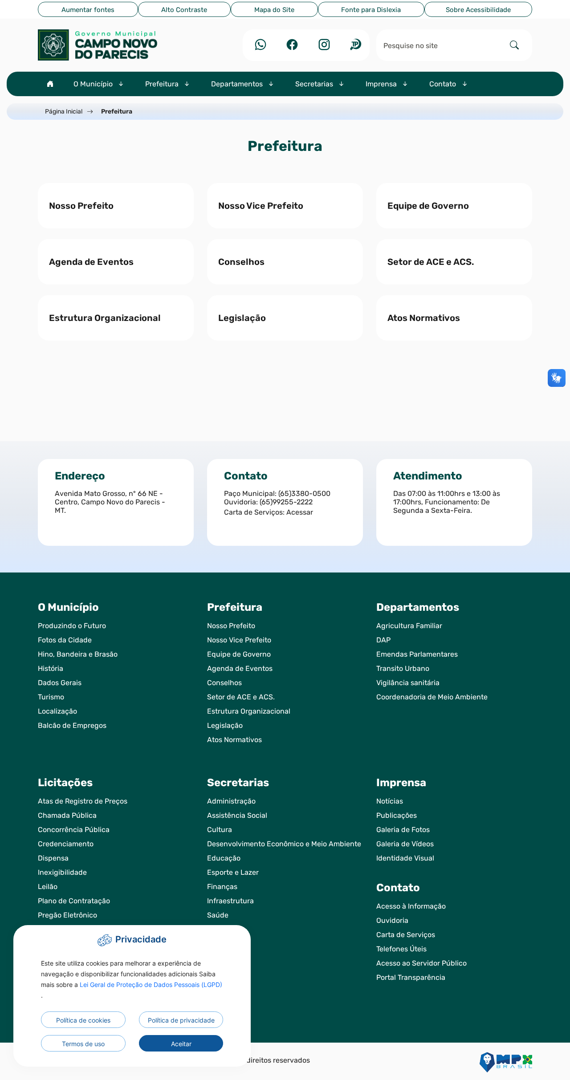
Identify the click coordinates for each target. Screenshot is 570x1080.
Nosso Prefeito (231, 625)
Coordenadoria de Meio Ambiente (432, 697)
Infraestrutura (230, 901)
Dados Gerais (59, 682)
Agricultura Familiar (409, 625)
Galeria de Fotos (403, 829)
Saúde (217, 915)
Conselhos (224, 682)
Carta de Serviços (405, 934)
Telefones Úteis (401, 949)
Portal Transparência (410, 977)
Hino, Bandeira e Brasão (78, 654)
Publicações (396, 815)
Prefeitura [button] (162, 84)
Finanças (222, 886)
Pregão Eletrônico (67, 915)
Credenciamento (66, 844)
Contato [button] (443, 84)
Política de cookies (83, 1020)
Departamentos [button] (238, 84)
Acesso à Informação (411, 906)
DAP (383, 640)
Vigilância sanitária (408, 682)
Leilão (47, 886)
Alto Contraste (184, 10)
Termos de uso (83, 1044)
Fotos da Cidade (65, 640)
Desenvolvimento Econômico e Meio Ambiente (284, 844)
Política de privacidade (181, 1020)
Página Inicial (63, 111)
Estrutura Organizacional (248, 711)
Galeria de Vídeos (405, 844)
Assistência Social (237, 815)
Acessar (299, 512)
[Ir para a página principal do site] (116, 45)
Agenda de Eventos (240, 668)
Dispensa (53, 858)
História (50, 668)
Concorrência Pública (74, 829)
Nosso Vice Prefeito (239, 640)
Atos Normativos (234, 739)
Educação (223, 858)
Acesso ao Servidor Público (421, 963)
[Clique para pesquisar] (514, 45)
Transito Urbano (402, 668)
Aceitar (181, 1044)
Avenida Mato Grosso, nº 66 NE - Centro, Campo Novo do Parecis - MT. (110, 502)
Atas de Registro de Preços (82, 801)
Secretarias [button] (315, 84)
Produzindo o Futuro (72, 625)
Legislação (225, 725)
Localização (57, 711)
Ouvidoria (392, 920)
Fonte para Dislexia (371, 10)
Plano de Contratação (74, 901)
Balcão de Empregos (72, 725)
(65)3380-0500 (304, 493)
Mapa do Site (274, 10)
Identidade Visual (405, 858)
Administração (231, 801)
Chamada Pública (67, 815)
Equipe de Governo (239, 654)
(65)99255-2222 (286, 502)
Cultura (219, 829)
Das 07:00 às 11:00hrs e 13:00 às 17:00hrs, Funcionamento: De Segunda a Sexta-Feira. (446, 502)
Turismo (51, 697)
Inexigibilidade (62, 872)
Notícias (389, 801)
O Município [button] (93, 84)
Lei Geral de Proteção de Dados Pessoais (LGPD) (151, 984)
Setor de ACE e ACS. (241, 697)
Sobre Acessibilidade (478, 10)
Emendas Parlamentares (417, 654)
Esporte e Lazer (233, 872)
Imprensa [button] (382, 84)
